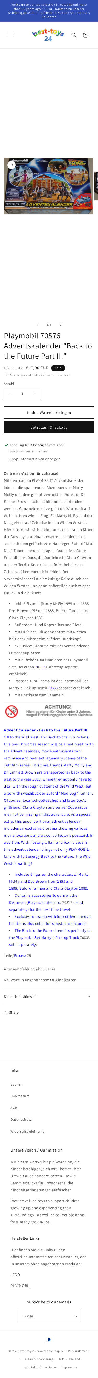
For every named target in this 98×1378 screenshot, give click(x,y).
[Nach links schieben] (37, 324)
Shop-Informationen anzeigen (35, 459)
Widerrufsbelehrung (27, 1131)
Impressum (20, 1096)
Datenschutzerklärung (38, 1359)
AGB (14, 1107)
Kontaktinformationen (41, 1367)
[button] (10, 35)
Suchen (16, 1084)
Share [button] (14, 1012)
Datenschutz (21, 1119)
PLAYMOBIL (20, 1285)
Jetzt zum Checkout (49, 427)
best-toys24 (28, 1351)
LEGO (15, 1274)
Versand (26, 375)
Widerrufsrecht (78, 1351)
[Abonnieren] (75, 1316)
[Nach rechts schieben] (60, 324)
